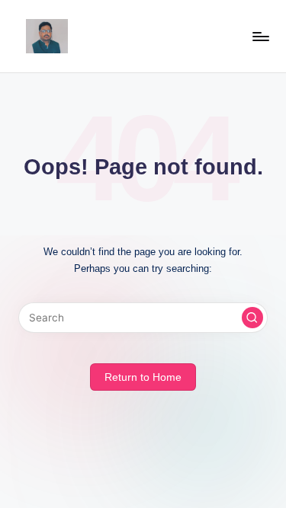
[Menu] (260, 36)
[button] (252, 317)
